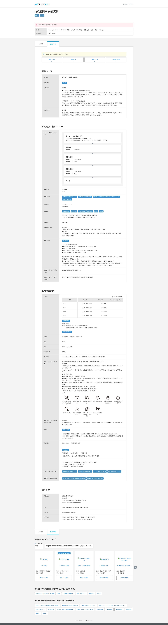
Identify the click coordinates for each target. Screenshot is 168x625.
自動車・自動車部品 (68, 593)
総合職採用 (51, 609)
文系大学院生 (119, 609)
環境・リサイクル (81, 593)
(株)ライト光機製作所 (84, 565)
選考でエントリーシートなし (88, 605)
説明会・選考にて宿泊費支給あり (85, 609)
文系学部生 (128, 609)
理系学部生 (109, 609)
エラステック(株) (64, 565)
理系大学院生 (100, 609)
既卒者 (44, 613)
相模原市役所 (104, 565)
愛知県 (99, 593)
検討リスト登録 (44, 577)
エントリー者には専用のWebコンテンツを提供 (47, 605)
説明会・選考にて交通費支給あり (65, 609)
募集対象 (73, 59)
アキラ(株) (44, 565)
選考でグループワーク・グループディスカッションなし (112, 605)
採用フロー (95, 59)
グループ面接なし (40, 609)
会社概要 (40, 44)
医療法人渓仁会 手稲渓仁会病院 (124, 565)
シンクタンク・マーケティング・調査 (45, 593)
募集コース (52, 59)
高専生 (37, 613)
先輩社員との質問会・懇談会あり (70, 605)
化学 (59, 593)
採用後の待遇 (116, 59)
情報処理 (91, 593)
